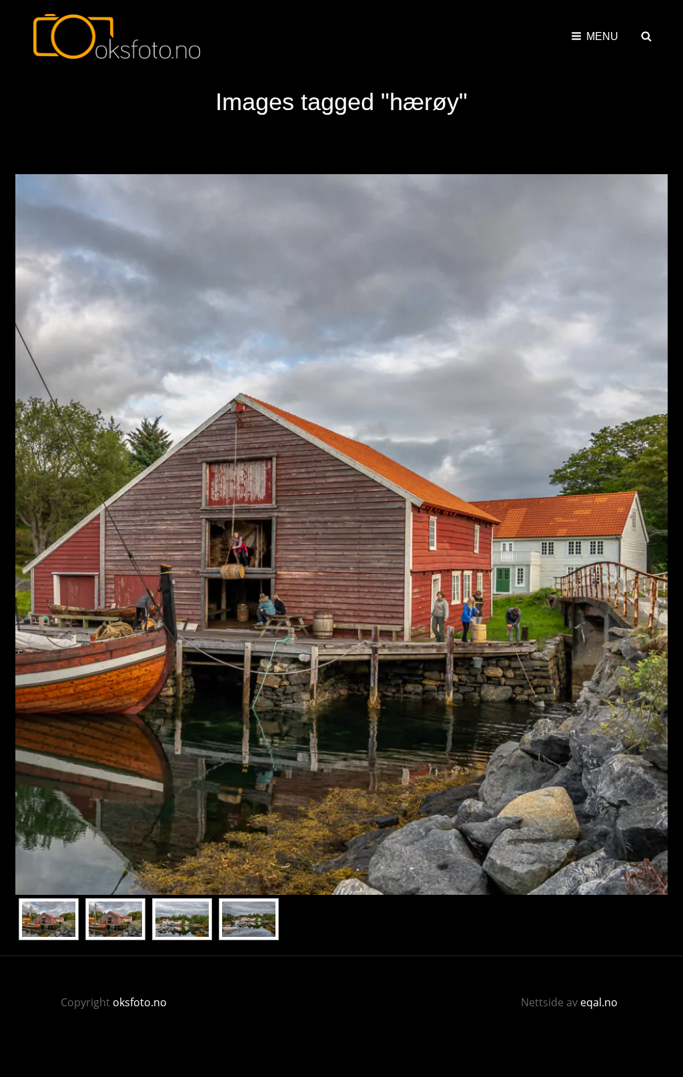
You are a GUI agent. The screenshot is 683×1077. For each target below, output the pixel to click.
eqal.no (599, 1002)
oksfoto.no (140, 1002)
